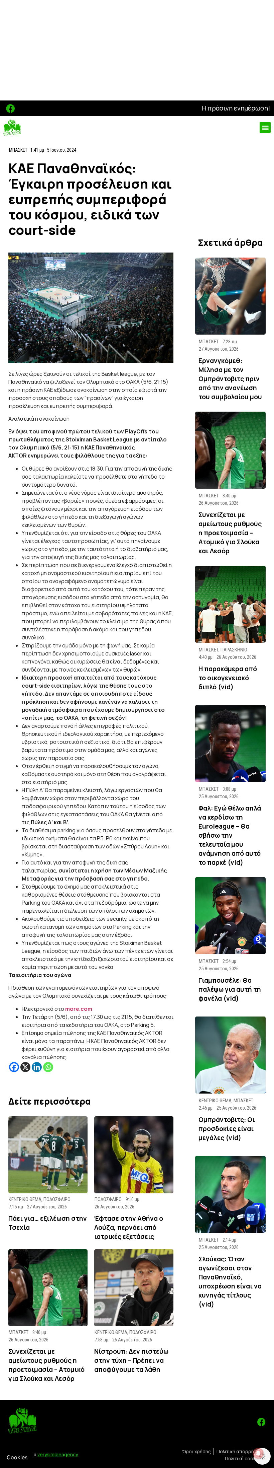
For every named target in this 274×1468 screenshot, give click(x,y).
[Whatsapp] (48, 1067)
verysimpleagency (57, 1454)
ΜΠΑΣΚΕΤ (18, 150)
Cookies (17, 1457)
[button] (265, 127)
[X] (25, 1067)
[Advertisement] (137, 50)
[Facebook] (10, 108)
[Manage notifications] (258, 1453)
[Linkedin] (37, 1067)
